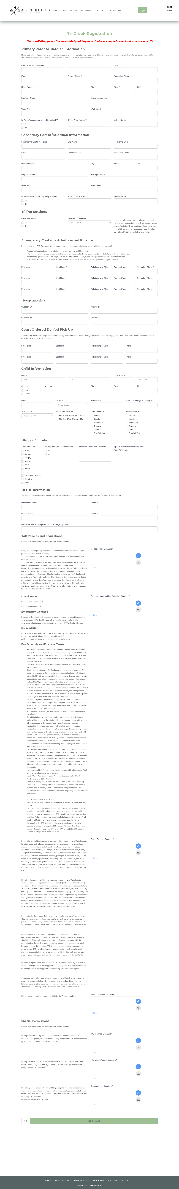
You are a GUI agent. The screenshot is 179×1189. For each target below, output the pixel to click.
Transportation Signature (102, 1086)
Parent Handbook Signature (103, 994)
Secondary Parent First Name (34, 142)
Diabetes (27, 454)
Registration (70, 10)
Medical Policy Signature (102, 549)
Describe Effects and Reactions (92, 447)
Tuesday (97, 419)
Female (27, 394)
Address (48, 386)
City (93, 87)
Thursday (97, 426)
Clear (95, 568)
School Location (28, 411)
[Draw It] (138, 555)
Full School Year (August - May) (71, 415)
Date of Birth (120, 375)
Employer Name (28, 98)
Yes (25, 124)
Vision (26, 465)
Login (142, 10)
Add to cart (94, 1121)
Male (26, 390)
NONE (26, 451)
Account (112, 1180)
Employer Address (99, 98)
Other (26, 483)
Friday (96, 430)
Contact (100, 10)
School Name (120, 120)
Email (24, 76)
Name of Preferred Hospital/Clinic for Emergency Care (45, 524)
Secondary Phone (121, 76)
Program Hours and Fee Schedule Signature (110, 596)
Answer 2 (95, 318)
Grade (59, 400)
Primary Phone (75, 76)
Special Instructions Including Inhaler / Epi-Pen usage (129, 448)
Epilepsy (27, 458)
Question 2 (26, 318)
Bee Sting (28, 479)
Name (24, 375)
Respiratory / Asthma (32, 475)
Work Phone (26, 109)
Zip (139, 87)
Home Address (28, 87)
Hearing (27, 468)
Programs (86, 10)
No (25, 127)
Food (26, 472)
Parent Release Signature (102, 839)
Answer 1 (95, 307)
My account (115, 10)
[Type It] (138, 562)
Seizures (27, 461)
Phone (128, 346)
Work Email (96, 109)
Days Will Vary (99, 433)
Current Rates (81, 1180)
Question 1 (26, 307)
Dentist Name (27, 513)
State (117, 87)
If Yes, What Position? (77, 120)
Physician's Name (29, 503)
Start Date (96, 400)
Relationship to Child (100, 267)
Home (56, 10)
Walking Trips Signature (101, 1034)
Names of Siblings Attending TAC (140, 400)
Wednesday (98, 423)
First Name (26, 267)
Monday (96, 415)
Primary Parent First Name (33, 65)
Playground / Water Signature (104, 1060)
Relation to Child (121, 65)
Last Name (72, 142)
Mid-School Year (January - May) (71, 419)
